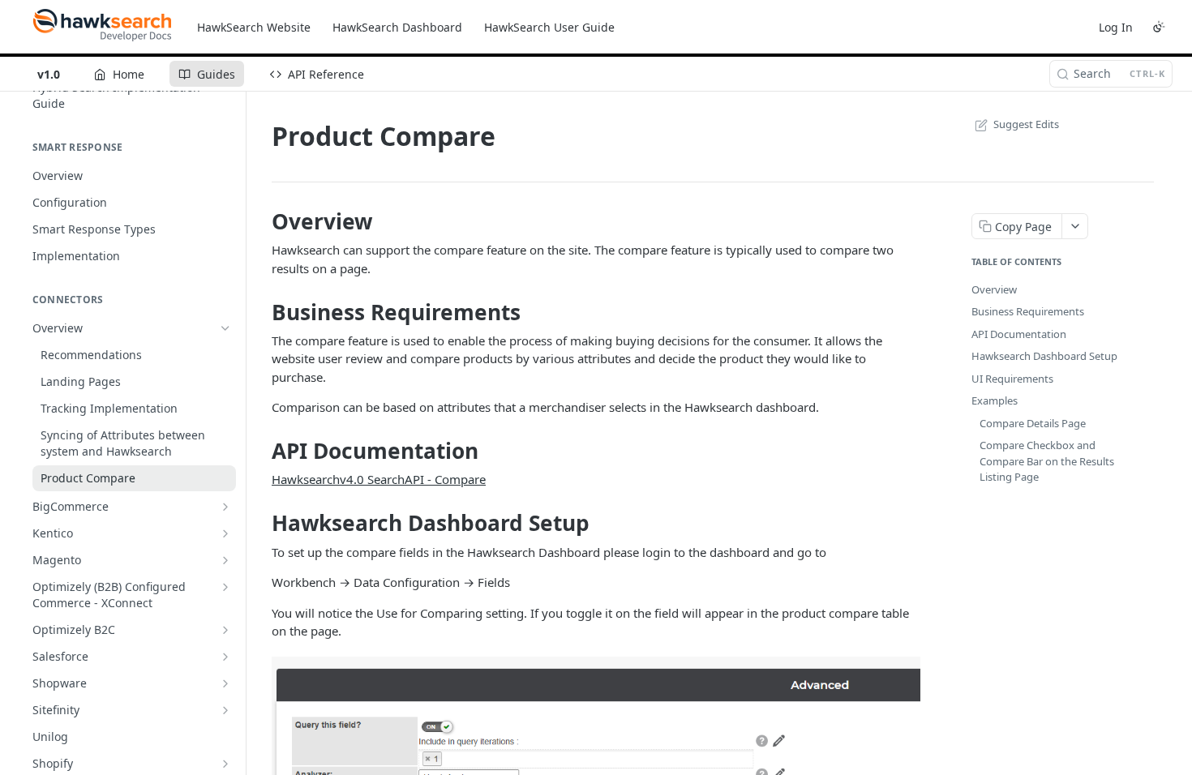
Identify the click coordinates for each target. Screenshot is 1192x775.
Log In (1116, 27)
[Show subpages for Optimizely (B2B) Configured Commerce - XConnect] (225, 586)
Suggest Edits (1026, 124)
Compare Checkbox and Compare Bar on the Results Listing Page (1047, 461)
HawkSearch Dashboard (397, 27)
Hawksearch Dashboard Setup (1044, 356)
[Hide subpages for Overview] (225, 328)
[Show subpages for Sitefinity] (225, 710)
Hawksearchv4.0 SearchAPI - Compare (379, 479)
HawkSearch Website (254, 27)
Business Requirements (1027, 311)
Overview (994, 289)
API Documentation (1018, 334)
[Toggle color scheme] (1159, 27)
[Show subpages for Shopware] (225, 683)
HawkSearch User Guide (549, 27)
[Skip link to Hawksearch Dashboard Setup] (261, 522)
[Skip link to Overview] (261, 221)
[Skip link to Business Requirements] (261, 312)
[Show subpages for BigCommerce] (225, 506)
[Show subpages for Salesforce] (225, 656)
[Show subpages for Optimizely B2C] (225, 629)
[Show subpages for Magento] (225, 560)
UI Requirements (1012, 378)
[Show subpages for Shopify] (225, 763)
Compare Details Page (1033, 423)
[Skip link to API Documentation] (261, 450)
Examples (994, 400)
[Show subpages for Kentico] (225, 533)
